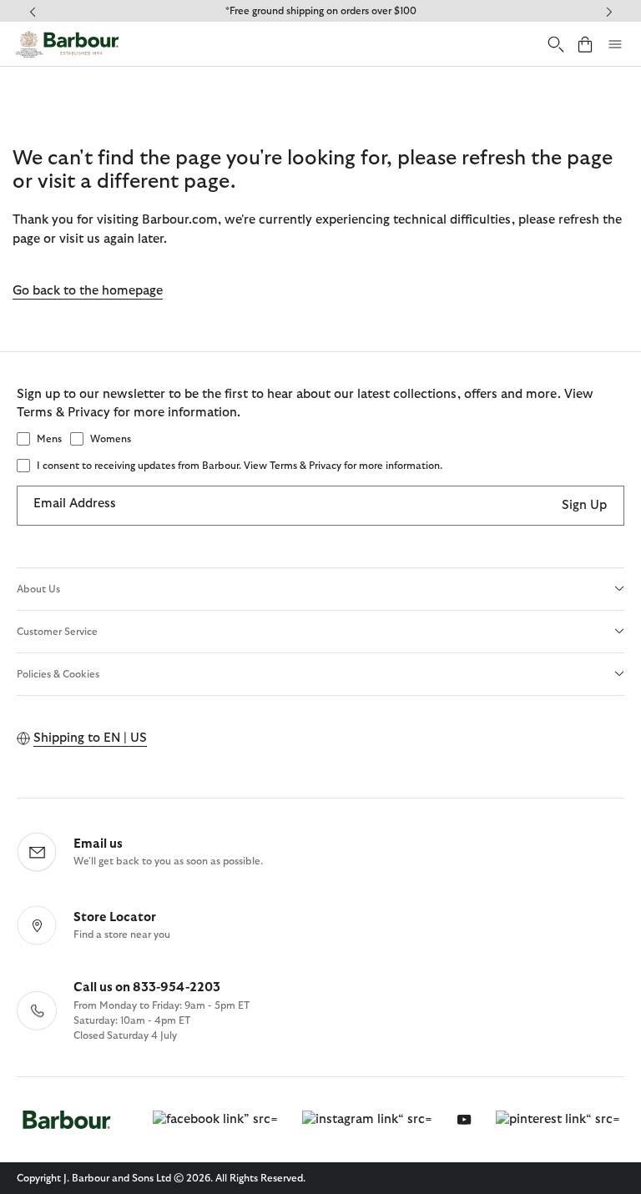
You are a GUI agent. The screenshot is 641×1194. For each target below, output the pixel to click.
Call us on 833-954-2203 (146, 987)
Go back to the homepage (88, 291)
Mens (49, 439)
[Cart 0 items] (585, 44)
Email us (98, 844)
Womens (110, 439)
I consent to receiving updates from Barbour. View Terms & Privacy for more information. (239, 466)
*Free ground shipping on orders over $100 (320, 11)
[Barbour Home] (67, 44)
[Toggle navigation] (615, 44)
